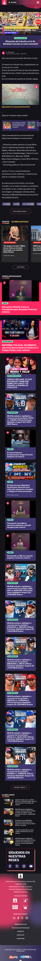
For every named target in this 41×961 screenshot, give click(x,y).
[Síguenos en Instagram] (27, 918)
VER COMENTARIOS (21, 211)
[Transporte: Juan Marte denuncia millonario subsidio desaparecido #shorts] (20, 515)
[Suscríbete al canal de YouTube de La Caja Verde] (26, 907)
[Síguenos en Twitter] (22, 918)
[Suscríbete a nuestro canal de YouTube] (31, 866)
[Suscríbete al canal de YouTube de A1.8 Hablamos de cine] (25, 901)
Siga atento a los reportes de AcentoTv (16, 107)
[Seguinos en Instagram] (24, 866)
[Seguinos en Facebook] (10, 866)
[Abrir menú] (38, 2)
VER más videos (21, 787)
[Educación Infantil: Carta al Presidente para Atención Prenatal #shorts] (20, 297)
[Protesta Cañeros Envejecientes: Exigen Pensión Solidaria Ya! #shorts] (20, 445)
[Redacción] (3, 54)
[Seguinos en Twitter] (17, 866)
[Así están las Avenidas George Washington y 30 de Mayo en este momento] (15, 125)
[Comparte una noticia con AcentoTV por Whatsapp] (14, 918)
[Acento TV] (4, 2)
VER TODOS (20, 267)
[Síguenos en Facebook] (18, 918)
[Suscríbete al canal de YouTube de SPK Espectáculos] (15, 907)
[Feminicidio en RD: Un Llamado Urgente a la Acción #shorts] (20, 547)
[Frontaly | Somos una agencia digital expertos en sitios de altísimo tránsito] (13, 957)
